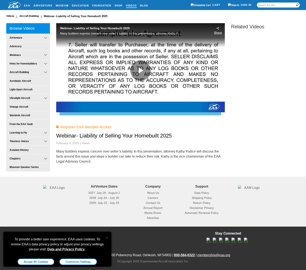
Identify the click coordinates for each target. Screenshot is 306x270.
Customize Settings (78, 261)
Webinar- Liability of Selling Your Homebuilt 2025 (75, 16)
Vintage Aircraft (19, 106)
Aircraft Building (29, 16)
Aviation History (19, 150)
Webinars (15, 55)
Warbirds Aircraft (20, 115)
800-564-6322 (184, 255)
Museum (62, 5)
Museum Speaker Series (24, 167)
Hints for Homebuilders (23, 63)
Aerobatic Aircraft (20, 80)
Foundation (101, 5)
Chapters (15, 158)
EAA (27, 5)
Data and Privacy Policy (66, 249)
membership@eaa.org (213, 255)
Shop (118, 5)
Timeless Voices (19, 141)
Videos (131, 5)
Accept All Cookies (36, 261)
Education (80, 5)
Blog (144, 5)
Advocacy (16, 46)
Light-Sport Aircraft (21, 89)
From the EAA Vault (21, 124)
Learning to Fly (18, 132)
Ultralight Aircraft (20, 98)
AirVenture (43, 5)
